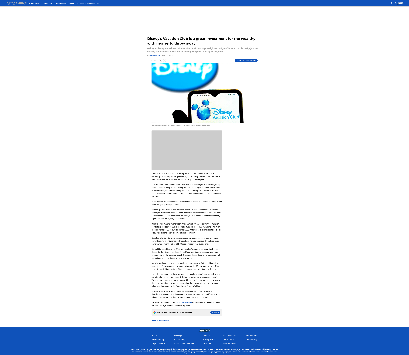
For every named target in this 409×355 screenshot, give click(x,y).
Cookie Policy (251, 339)
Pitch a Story (179, 339)
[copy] (164, 60)
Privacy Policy (209, 339)
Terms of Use (228, 339)
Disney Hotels (163, 320)
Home (154, 320)
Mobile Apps (251, 335)
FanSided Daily (158, 339)
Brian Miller (155, 55)
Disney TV (48, 3)
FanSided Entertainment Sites (88, 3)
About (72, 3)
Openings (178, 335)
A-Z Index (207, 343)
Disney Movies (34, 3)
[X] (396, 3)
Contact (206, 335)
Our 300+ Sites (229, 335)
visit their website (184, 302)
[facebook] (391, 3)
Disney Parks (61, 3)
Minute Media (140, 349)
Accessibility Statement (184, 343)
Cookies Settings (230, 343)
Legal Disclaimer (159, 343)
